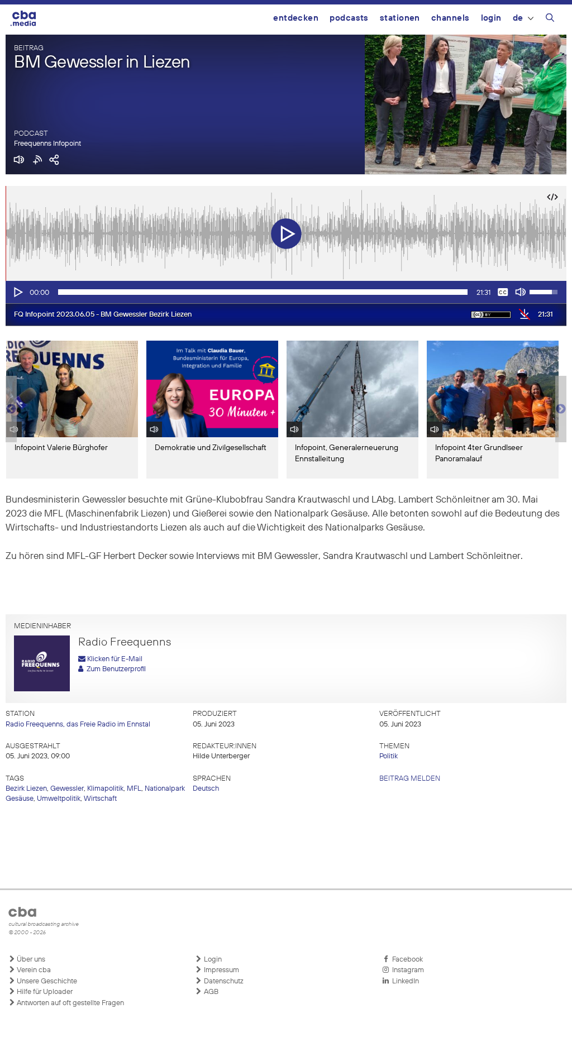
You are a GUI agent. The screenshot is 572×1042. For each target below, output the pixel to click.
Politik (388, 756)
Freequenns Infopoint (47, 143)
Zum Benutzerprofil (114, 669)
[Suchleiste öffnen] (550, 19)
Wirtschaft (100, 798)
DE (518, 18)
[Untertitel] (502, 292)
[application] (286, 292)
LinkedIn (404, 981)
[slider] (263, 292)
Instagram (406, 970)
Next (560, 409)
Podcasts (349, 18)
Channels (450, 18)
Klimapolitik (105, 788)
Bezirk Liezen (26, 788)
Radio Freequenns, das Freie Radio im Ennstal (78, 724)
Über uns (30, 959)
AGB (210, 992)
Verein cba (33, 970)
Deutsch (206, 788)
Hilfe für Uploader (44, 992)
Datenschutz (223, 981)
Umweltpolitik (58, 798)
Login (491, 18)
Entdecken (295, 18)
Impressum (220, 970)
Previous (11, 409)
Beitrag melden (409, 778)
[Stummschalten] (520, 292)
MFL (134, 788)
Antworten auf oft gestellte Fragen (69, 1003)
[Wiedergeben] (17, 292)
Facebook (406, 959)
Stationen (400, 18)
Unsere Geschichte (46, 981)
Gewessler (67, 788)
